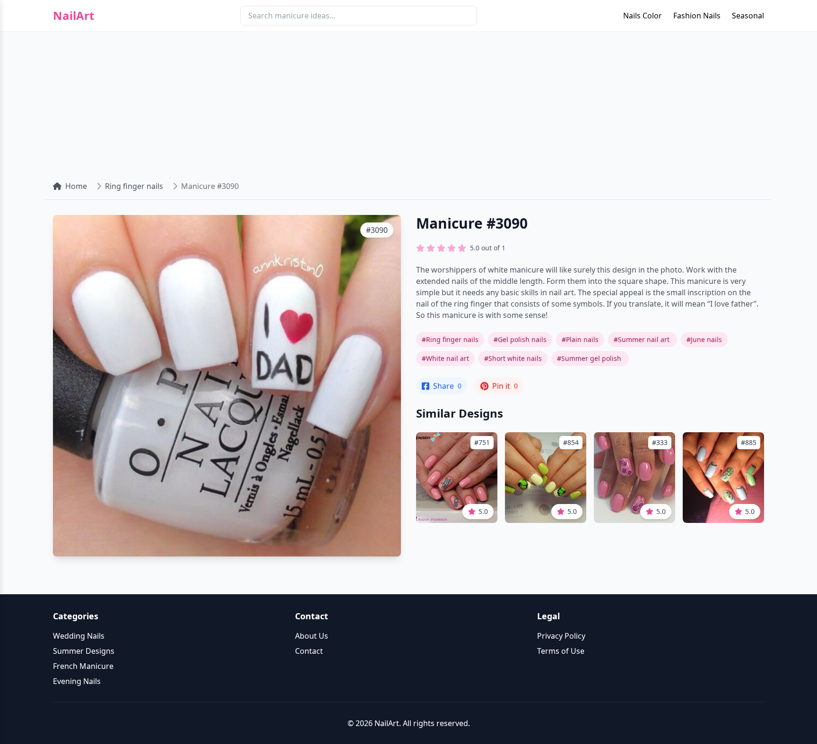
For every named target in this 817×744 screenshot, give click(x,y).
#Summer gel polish (590, 358)
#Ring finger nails (450, 339)
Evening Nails (77, 681)
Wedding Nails (78, 636)
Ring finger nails (134, 186)
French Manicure (83, 666)
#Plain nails (580, 339)
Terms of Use (560, 651)
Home (76, 186)
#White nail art (445, 358)
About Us (311, 636)
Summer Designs (83, 651)
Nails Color (642, 15)
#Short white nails (513, 358)
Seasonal (748, 15)
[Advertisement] (408, 102)
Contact (309, 651)
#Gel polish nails (520, 339)
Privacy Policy (561, 636)
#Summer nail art (642, 339)
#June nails (704, 339)
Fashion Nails (697, 15)
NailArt (73, 15)
